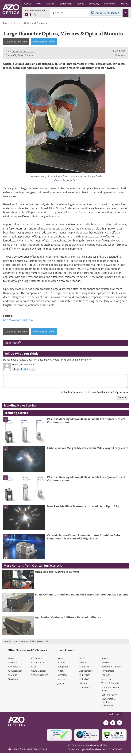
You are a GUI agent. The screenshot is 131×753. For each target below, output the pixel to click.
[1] (24, 429)
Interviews (63, 679)
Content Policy (109, 694)
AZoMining (13, 679)
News (19, 23)
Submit (122, 397)
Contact (105, 674)
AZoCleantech (15, 670)
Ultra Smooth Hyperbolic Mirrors (57, 571)
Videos (61, 670)
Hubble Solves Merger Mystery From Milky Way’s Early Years (87, 448)
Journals (62, 683)
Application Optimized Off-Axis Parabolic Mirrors (68, 617)
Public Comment (73, 392)
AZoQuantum (38, 662)
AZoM (11, 658)
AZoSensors (37, 658)
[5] (24, 546)
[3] (24, 488)
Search (105, 662)
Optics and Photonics (35, 23)
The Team (84, 687)
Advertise (106, 679)
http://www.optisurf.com (18, 320)
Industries (84, 674)
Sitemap (83, 683)
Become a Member (111, 666)
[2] (24, 459)
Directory (62, 674)
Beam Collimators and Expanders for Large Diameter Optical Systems (81, 594)
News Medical (38, 670)
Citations (11, 343)
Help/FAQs (85, 679)
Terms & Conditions (112, 683)
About (104, 658)
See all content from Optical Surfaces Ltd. (26, 641)
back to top (114, 714)
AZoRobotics (14, 666)
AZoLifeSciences (39, 674)
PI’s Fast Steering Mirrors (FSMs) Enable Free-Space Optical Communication (86, 420)
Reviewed (120, 54)
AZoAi (34, 666)
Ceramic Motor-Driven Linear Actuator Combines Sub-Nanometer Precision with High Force (83, 536)
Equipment (63, 666)
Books (82, 658)
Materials (84, 666)
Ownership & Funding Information (108, 702)
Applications (86, 670)
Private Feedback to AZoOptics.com (108, 392)
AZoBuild (12, 674)
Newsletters (107, 670)
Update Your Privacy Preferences (29, 748)
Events (82, 662)
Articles (62, 662)
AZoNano (12, 662)
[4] (24, 517)
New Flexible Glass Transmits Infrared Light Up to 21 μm (84, 506)
